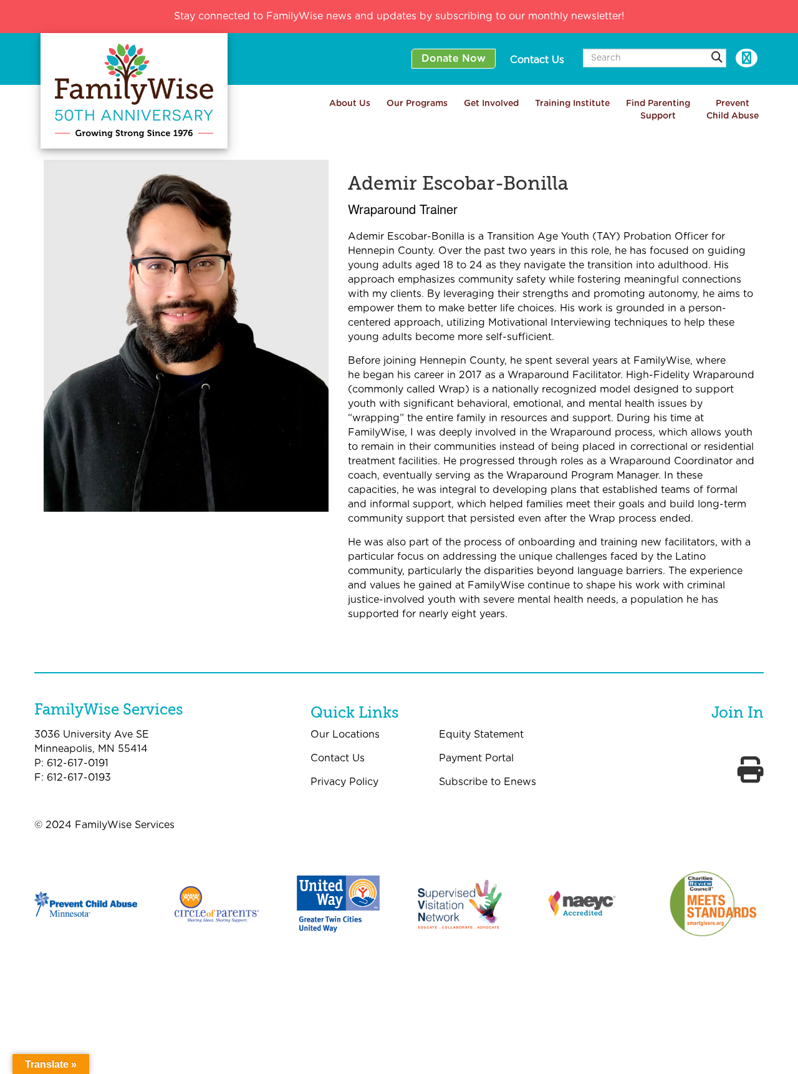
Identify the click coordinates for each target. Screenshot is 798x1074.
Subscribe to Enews (487, 782)
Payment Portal (476, 758)
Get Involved (491, 103)
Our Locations (345, 735)
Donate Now (453, 59)
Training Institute (572, 103)
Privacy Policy (344, 782)
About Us (349, 103)
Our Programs (417, 103)
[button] (717, 58)
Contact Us (537, 60)
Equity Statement (481, 735)
